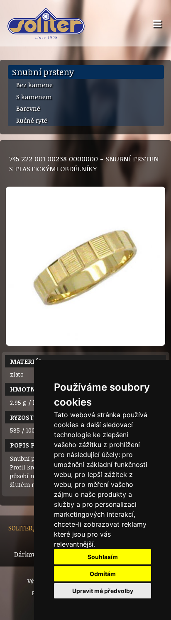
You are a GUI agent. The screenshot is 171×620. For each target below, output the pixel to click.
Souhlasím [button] (103, 556)
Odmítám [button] (103, 573)
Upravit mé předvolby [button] (102, 590)
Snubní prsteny (43, 72)
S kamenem (34, 96)
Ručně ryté (31, 120)
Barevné (28, 108)
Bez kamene (34, 84)
